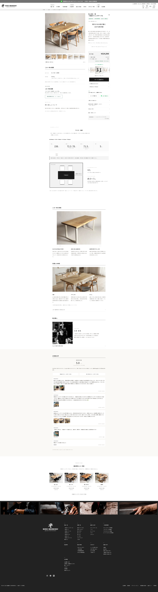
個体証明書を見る (54, 96)
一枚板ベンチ (66, 536)
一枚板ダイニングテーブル (68, 527)
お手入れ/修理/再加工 (81, 552)
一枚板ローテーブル (67, 531)
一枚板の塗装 (79, 549)
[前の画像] (47, 33)
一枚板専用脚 (64, 6)
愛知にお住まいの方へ (107, 550)
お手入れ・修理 (91, 6)
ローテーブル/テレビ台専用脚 (108, 532)
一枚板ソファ (66, 529)
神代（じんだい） (80, 529)
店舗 (98, 6)
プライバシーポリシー (135, 585)
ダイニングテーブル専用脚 (107, 527)
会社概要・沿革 (67, 562)
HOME (44, 9)
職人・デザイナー (67, 565)
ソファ (91, 529)
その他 (78, 539)
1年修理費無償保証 (80, 550)
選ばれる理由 (78, 6)
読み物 (85, 6)
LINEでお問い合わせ (93, 549)
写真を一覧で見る (50, 62)
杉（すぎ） (79, 536)
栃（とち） (79, 534)
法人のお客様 (92, 550)
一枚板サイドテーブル (68, 537)
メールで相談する (93, 95)
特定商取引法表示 (143, 585)
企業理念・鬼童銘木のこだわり (69, 563)
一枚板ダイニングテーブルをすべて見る (79, 494)
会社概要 (103, 6)
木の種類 (58, 6)
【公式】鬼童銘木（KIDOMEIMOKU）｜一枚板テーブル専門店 (14, 585)
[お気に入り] (130, 589)
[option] (79, 1)
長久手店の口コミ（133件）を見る (92, 374)
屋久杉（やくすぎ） (80, 527)
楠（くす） (79, 532)
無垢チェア (66, 539)
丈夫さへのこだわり (80, 547)
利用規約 (128, 585)
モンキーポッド (80, 537)
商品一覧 (52, 6)
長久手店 (104, 549)
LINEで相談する (105, 96)
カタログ (65, 567)
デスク (91, 532)
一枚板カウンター (67, 534)
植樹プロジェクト (67, 570)
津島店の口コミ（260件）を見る (65, 374)
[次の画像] (83, 33)
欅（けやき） (79, 531)
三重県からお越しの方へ (107, 552)
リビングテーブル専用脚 (107, 529)
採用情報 (65, 568)
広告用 (49, 9)
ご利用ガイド (92, 552)
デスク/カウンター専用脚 (107, 531)
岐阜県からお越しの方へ (107, 554)
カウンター (92, 534)
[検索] (143, 6)
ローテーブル (92, 531)
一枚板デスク (66, 532)
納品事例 (72, 6)
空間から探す (92, 525)
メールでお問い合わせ (94, 547)
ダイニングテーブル (93, 527)
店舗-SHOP (105, 544)
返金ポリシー (150, 585)
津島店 (104, 547)
